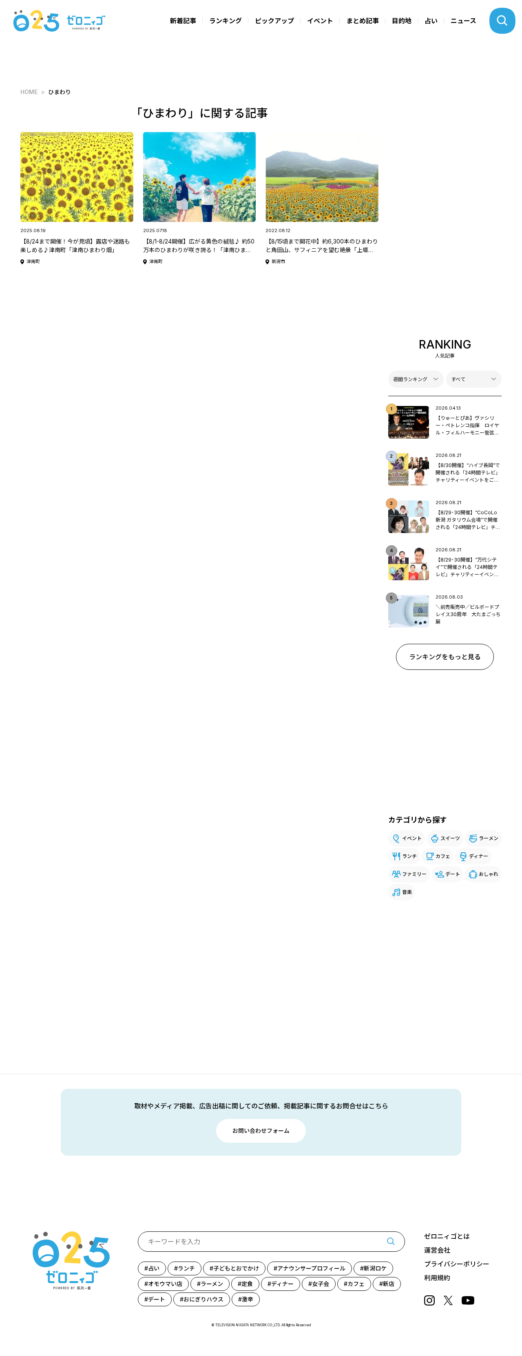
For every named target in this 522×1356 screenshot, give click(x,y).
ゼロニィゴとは (447, 1236)
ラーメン (488, 838)
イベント (320, 21)
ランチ (409, 856)
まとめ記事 (362, 21)
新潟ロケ (375, 1268)
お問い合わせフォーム (261, 1130)
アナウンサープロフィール (311, 1268)
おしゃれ (488, 874)
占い (431, 21)
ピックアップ (274, 21)
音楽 (407, 892)
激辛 (247, 1299)
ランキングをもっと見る (445, 657)
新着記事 (183, 21)
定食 (247, 1283)
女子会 (320, 1283)
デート (452, 874)
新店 (388, 1283)
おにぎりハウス (203, 1299)
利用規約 (437, 1278)
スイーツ (450, 838)
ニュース (463, 21)
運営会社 (437, 1250)
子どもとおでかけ (236, 1268)
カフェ (443, 856)
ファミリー (414, 874)
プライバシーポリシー (456, 1264)
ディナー (478, 856)
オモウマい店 (165, 1283)
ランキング (225, 21)
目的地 (401, 21)
